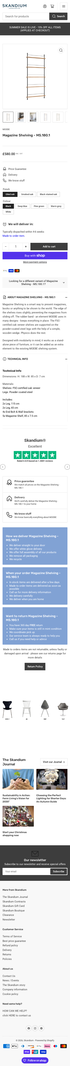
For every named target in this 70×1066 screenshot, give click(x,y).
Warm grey (56, 206)
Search (61, 16)
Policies (7, 959)
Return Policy (35, 666)
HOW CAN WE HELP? (15, 1010)
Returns (7, 954)
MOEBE (6, 129)
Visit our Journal (52, 761)
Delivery (7, 950)
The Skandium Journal (15, 897)
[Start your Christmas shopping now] (18, 816)
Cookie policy (10, 994)
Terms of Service (12, 936)
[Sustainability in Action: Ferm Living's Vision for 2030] (18, 779)
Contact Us (9, 976)
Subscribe (58, 871)
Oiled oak (10, 194)
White (8, 212)
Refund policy (10, 945)
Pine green (39, 206)
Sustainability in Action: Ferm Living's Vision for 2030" (16, 798)
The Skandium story (14, 985)
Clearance (8, 915)
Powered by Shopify (44, 1040)
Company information (15, 989)
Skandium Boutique (14, 910)
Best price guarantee (14, 941)
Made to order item (13, 235)
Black (8, 206)
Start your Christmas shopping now (15, 834)
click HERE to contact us (17, 1015)
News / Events (11, 980)
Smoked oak (27, 194)
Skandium (28, 1040)
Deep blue (22, 206)
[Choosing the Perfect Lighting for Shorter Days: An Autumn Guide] (52, 779)
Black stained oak (48, 194)
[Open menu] (63, 6)
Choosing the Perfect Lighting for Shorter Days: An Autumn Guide (51, 798)
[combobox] (35, 16)
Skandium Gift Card (13, 906)
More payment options (35, 262)
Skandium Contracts (14, 901)
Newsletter (9, 919)
